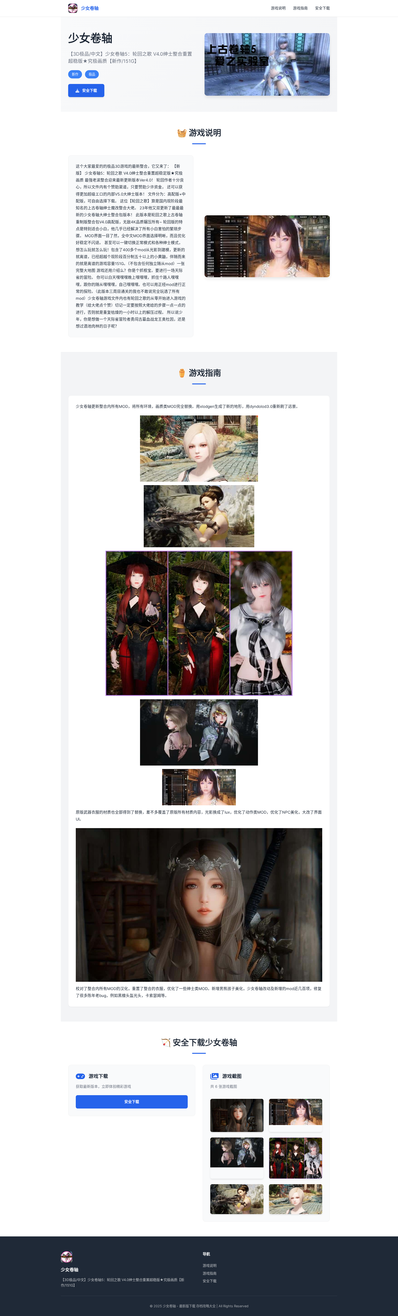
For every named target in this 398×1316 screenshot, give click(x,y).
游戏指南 (300, 8)
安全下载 (322, 8)
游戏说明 (278, 8)
